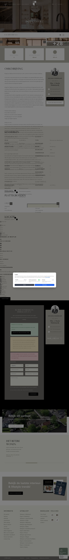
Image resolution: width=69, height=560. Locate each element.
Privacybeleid (47, 277)
